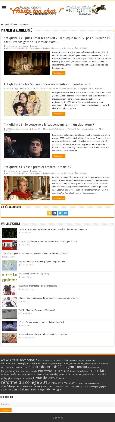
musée (13, 374)
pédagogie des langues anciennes (16, 378)
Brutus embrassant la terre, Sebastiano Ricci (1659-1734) (43, 334)
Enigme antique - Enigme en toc (46, 363)
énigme (24, 389)
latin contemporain (29, 371)
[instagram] (65, 213)
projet (61, 374)
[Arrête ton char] (57, 9)
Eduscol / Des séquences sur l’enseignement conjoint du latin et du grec (49, 298)
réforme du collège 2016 (25, 382)
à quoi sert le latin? (10, 390)
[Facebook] (54, 213)
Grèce (25, 367)
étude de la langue (37, 390)
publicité (101, 374)
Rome (61, 378)
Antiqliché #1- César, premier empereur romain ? (37, 167)
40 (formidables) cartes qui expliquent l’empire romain (42, 261)
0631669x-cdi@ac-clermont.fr (17, 46)
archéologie (28, 360)
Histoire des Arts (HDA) (45, 367)
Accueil (6, 24)
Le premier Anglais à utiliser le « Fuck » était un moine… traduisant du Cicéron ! (35, 253)
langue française (10, 371)
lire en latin (98, 371)
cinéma (59, 360)
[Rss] (49, 213)
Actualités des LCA (25, 48)
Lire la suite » (59, 73)
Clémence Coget (12, 89)
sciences (79, 383)
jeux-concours (78, 367)
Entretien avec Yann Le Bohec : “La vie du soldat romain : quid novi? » (48, 241)
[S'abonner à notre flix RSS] (113, 30)
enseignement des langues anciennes (80, 363)
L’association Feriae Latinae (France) (34, 274)
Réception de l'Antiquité (42, 48)
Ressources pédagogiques (62, 48)
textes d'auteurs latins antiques (69, 386)
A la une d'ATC (11, 48)
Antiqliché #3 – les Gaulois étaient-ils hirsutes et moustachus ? (47, 84)
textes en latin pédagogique (95, 387)
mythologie (21, 374)
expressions (6, 367)
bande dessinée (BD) (46, 360)
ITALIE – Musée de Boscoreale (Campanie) (37, 310)
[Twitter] (60, 213)
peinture (31, 374)
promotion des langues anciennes (80, 374)
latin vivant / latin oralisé (53, 371)
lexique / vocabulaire (79, 371)
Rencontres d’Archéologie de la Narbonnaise (38, 286)
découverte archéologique (14, 363)
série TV (51, 387)
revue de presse (45, 378)
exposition (103, 363)
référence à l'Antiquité (63, 383)
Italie (65, 367)
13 (102, 129)
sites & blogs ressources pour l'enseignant (24, 386)
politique (40, 374)
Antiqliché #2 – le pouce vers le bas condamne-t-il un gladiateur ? (49, 124)
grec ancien (17, 367)
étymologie (53, 389)
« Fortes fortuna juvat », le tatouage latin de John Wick (41, 322)
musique (5, 374)
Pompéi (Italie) (51, 374)
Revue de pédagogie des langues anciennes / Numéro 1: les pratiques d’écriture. (53, 229)
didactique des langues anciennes (79, 360)
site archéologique (91, 383)
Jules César (94, 367)
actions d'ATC (10, 360)
